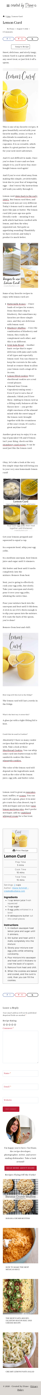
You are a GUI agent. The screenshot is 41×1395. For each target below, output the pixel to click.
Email (7, 1086)
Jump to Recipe (22, 47)
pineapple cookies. (12, 760)
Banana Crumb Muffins (18, 1218)
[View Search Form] (35, 5)
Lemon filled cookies (17, 376)
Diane (11, 29)
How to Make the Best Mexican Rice (17, 1268)
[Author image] (4, 29)
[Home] (4, 16)
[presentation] (20, 1197)
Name (7, 1073)
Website (8, 1100)
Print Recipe (21, 850)
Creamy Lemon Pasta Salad (20, 1372)
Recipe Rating (10, 1020)
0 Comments (8, 32)
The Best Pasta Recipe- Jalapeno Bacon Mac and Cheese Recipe (19, 1320)
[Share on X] (32, 39)
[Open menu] (8, 5)
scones (22, 795)
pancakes (30, 792)
